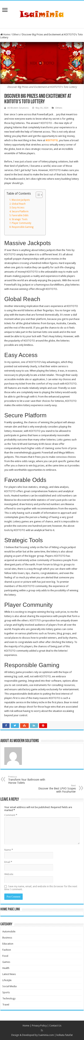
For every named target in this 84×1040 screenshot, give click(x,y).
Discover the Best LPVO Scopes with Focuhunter (57, 788)
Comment (10, 815)
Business (7, 937)
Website (8, 874)
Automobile (8, 931)
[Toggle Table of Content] (37, 194)
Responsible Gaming (22, 227)
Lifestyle (7, 980)
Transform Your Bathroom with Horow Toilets (26, 779)
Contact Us (55, 1025)
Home (6, 34)
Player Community (21, 223)
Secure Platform (20, 211)
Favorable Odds (20, 215)
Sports (6, 992)
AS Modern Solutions (18, 108)
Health (5, 968)
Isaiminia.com (46, 1035)
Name (8, 849)
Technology (8, 998)
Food (5, 955)
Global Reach (18, 203)
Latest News (9, 974)
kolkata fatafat (64, 1035)
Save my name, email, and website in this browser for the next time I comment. (40, 888)
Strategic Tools (19, 219)
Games (6, 961)
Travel (5, 1004)
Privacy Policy (39, 1025)
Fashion (6, 949)
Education (7, 943)
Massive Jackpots (21, 200)
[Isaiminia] (42, 13)
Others (16, 34)
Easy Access (18, 207)
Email (8, 862)
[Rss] (41, 1030)
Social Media (9, 986)
